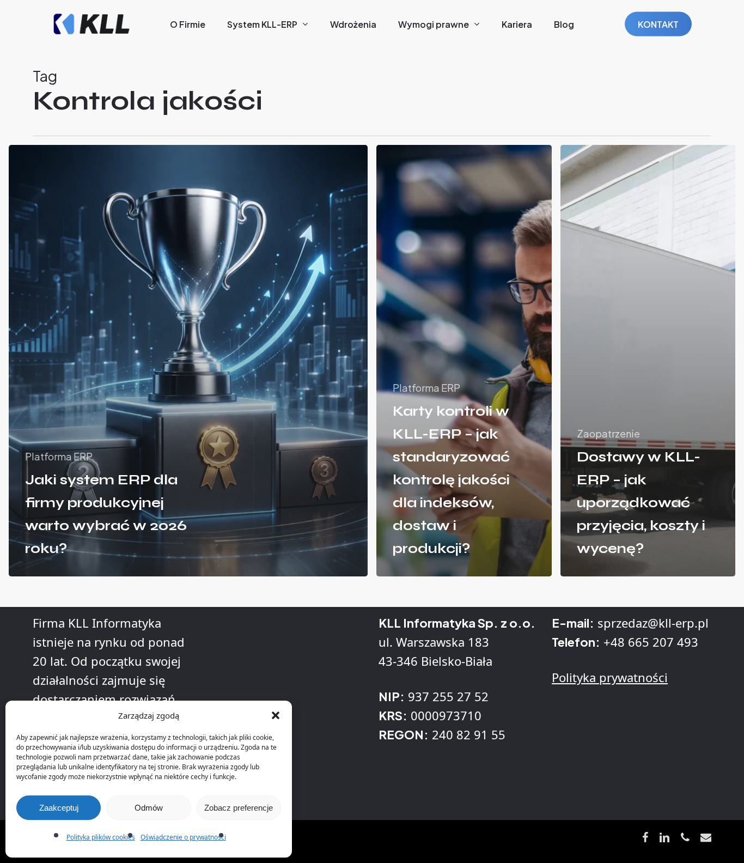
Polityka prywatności (610, 677)
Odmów (149, 807)
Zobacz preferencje (238, 807)
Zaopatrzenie (608, 433)
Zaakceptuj (58, 807)
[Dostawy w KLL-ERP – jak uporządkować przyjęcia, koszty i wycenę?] (648, 360)
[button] (275, 715)
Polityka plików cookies (100, 837)
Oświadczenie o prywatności (183, 837)
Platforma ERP (59, 456)
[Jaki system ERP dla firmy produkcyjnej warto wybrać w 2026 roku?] (188, 360)
